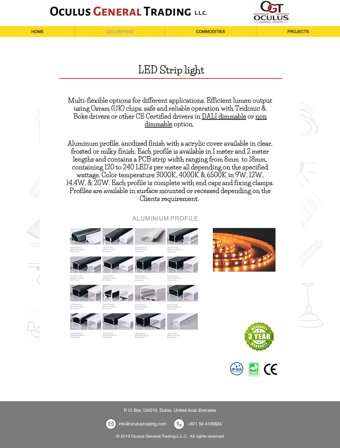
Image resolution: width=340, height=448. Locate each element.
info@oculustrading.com (142, 423)
